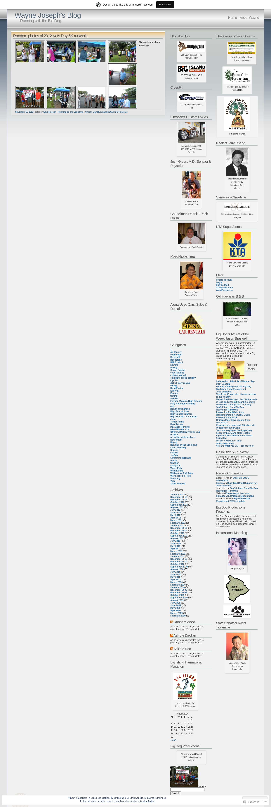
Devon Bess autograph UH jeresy (233, 404)
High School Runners (181, 414)
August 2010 (177, 569)
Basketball (176, 360)
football (174, 398)
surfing (174, 455)
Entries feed (222, 285)
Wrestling (175, 478)
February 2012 (178, 523)
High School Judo (179, 411)
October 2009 (177, 595)
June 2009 (175, 605)
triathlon (174, 463)
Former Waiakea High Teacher (186, 401)
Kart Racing (176, 424)
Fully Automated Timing (182, 403)
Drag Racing (176, 388)
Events (174, 393)
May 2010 (175, 577)
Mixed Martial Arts (180, 429)
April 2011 (175, 548)
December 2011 (178, 528)
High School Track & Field (183, 416)
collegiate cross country (183, 378)
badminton (175, 354)
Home (232, 17)
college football (178, 375)
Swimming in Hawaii (180, 458)
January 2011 (177, 556)
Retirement (176, 440)
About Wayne (249, 17)
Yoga (173, 481)
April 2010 (175, 579)
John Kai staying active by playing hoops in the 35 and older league (234, 431)
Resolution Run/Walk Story (230, 412)
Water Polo (176, 468)
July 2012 (175, 510)
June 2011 (175, 543)
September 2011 (178, 535)
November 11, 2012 (24, 112)
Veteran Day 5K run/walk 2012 (99, 112)
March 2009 (176, 613)
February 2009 (178, 615)
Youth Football (177, 483)
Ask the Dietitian (184, 635)
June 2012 (175, 512)
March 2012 (176, 520)
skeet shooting (178, 447)
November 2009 (178, 592)
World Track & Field (180, 476)
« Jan (173, 740)
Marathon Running (180, 427)
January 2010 (177, 587)
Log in (219, 282)
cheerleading (177, 372)
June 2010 (175, 574)
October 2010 (177, 564)
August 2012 (177, 507)
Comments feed (224, 287)
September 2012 (179, 505)
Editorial (174, 390)
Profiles (174, 434)
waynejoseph (49, 112)
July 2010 (175, 572)
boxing (173, 367)
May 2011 (175, 546)
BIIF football (176, 362)
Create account (224, 280)
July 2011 (175, 541)
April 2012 (175, 517)
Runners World (184, 622)
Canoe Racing (177, 370)
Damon (220, 483)
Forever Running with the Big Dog (233, 386)
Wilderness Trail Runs (181, 473)
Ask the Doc (182, 649)
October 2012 (177, 502)
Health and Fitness (180, 409)
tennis (173, 460)
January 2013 (177, 494)
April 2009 (175, 610)
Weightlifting (176, 470)
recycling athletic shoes (182, 437)
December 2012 (178, 497)
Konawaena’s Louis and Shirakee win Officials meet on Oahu (235, 426)
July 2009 (175, 603)
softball (174, 452)
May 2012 (175, 515)
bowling (174, 365)
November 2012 (178, 499)
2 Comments (121, 112)
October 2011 (177, 533)
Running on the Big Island (71, 112)
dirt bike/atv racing (180, 383)
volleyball (175, 465)
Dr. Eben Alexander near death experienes (229, 442)
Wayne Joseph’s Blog (48, 15)
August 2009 (177, 600)
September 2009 (179, 597)
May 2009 (175, 608)
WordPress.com (224, 290)
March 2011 (176, 551)
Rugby (173, 442)
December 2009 (178, 590)
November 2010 (178, 561)
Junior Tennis (177, 421)
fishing (173, 396)
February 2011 (177, 554)
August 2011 (176, 538)
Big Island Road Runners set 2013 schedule (231, 390)
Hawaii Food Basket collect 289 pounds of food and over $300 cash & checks (236, 400)
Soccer (174, 450)
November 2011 (178, 530)
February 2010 (178, 585)
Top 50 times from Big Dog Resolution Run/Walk (230, 408)
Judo (173, 419)
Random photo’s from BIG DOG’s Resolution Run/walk (233, 416)
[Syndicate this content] (171, 622)
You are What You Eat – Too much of (234, 446)
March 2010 (176, 582)
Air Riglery (176, 352)
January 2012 (177, 525)
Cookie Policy (147, 801)
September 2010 (179, 566)
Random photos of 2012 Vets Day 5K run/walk (50, 36)
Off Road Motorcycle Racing (185, 432)
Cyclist (174, 380)
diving (173, 385)
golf (172, 406)
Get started (165, 4)
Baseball (175, 357)
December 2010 (178, 559)
